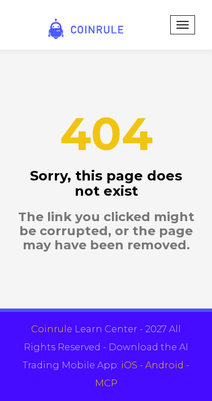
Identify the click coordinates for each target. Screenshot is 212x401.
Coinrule (51, 329)
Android (164, 365)
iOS (129, 365)
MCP (106, 383)
